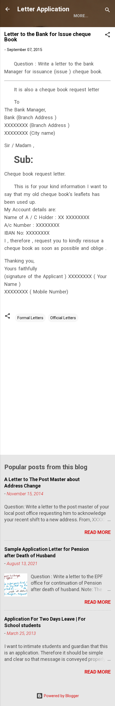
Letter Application (43, 9)
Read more (98, 532)
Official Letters (63, 317)
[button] (107, 35)
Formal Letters (30, 317)
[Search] (107, 11)
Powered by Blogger (61, 695)
